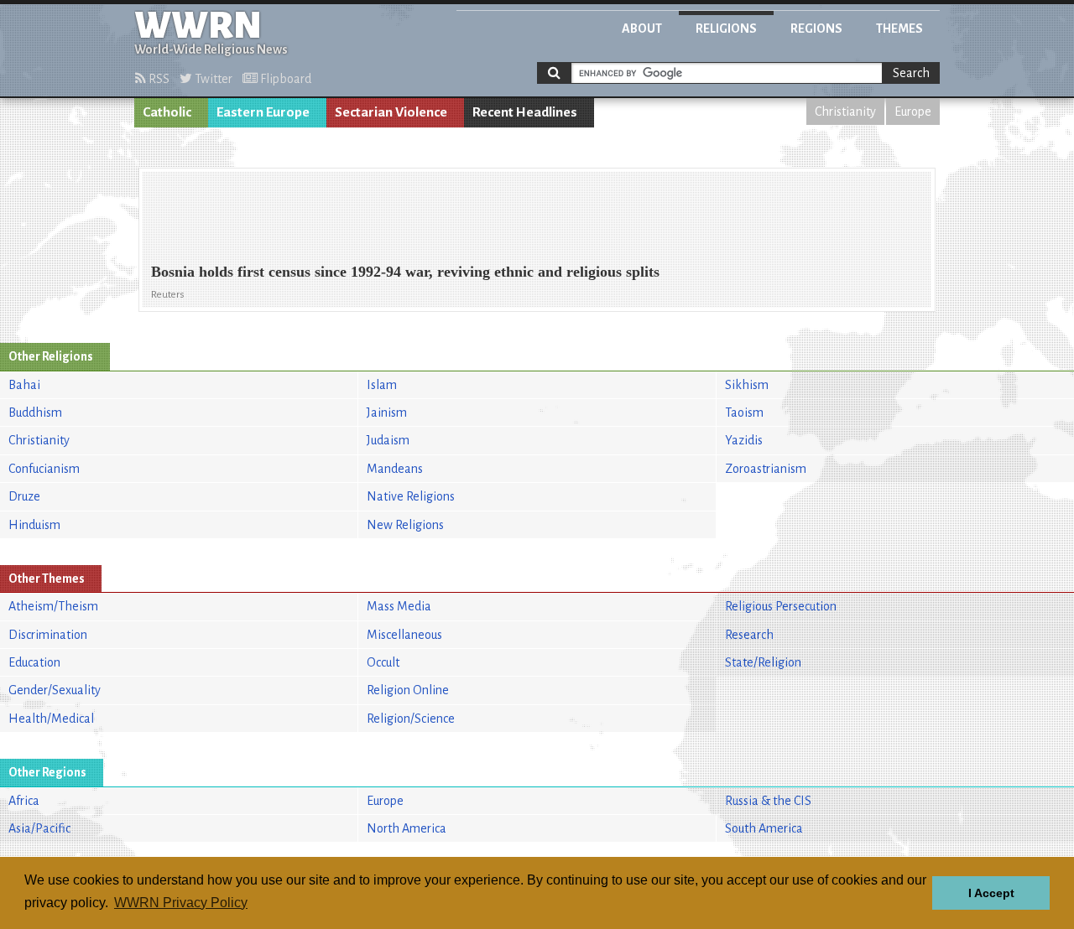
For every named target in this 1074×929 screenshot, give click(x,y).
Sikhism (747, 385)
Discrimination (47, 634)
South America (764, 828)
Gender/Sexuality (54, 690)
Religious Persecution (781, 606)
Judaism (388, 440)
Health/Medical (51, 718)
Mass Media (399, 606)
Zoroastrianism (765, 468)
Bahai (24, 385)
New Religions (405, 525)
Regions (816, 28)
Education (34, 662)
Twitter (212, 79)
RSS (157, 79)
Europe (912, 111)
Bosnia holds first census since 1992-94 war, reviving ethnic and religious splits (405, 271)
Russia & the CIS (768, 800)
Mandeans (395, 468)
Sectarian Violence (391, 112)
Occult (383, 662)
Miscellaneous (404, 634)
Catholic (167, 112)
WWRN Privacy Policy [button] (181, 902)
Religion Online (408, 690)
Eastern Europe (263, 112)
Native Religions (411, 496)
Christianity (845, 111)
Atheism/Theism (53, 606)
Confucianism (44, 468)
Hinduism (34, 525)
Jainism (387, 412)
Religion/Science (411, 718)
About (642, 28)
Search (911, 73)
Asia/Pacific (39, 828)
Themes (899, 28)
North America (406, 828)
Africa (23, 800)
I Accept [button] (991, 893)
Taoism (744, 412)
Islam (382, 385)
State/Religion (763, 662)
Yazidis (744, 440)
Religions (726, 28)
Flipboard (284, 79)
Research (749, 634)
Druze (24, 496)
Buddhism (35, 412)
